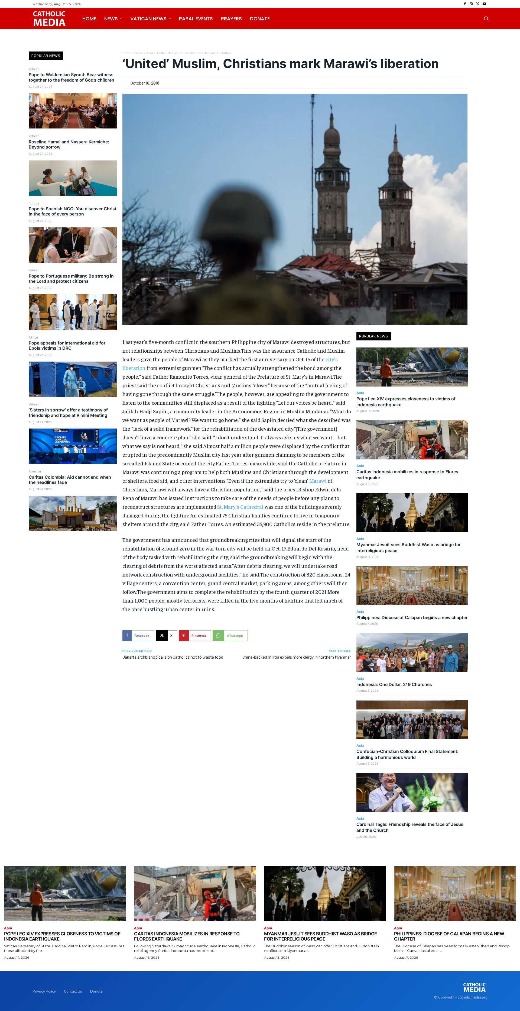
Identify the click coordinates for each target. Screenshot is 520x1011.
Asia (149, 53)
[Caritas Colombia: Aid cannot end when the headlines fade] (73, 513)
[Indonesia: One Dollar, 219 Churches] (412, 652)
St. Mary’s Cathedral (240, 506)
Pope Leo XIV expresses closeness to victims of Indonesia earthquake (62, 936)
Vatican (34, 69)
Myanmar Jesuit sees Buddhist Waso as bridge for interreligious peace (320, 936)
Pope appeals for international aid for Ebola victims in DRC (67, 345)
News (139, 53)
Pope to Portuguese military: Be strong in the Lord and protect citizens (71, 278)
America (35, 471)
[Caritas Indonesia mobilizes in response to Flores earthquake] (412, 439)
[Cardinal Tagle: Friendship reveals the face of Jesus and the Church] (412, 792)
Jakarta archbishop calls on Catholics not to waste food (172, 656)
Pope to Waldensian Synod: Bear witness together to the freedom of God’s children (71, 77)
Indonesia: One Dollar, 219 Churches (394, 684)
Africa (33, 337)
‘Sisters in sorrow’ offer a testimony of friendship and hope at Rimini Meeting (68, 412)
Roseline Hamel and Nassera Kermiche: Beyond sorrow (69, 144)
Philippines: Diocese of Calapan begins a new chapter (411, 617)
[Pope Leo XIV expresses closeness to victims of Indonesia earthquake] (412, 367)
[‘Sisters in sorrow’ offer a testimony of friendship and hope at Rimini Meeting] (73, 446)
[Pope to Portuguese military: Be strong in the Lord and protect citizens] (73, 312)
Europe (34, 203)
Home (126, 53)
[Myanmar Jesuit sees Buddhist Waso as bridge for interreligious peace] (412, 512)
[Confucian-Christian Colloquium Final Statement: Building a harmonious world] (412, 719)
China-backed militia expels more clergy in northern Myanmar (296, 656)
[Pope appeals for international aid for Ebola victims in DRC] (73, 379)
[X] (477, 4)
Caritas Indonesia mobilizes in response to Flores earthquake (186, 936)
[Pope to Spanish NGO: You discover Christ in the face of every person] (73, 245)
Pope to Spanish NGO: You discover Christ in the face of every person (72, 211)
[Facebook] (464, 4)
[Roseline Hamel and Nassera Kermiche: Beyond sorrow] (73, 178)
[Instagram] (471, 4)
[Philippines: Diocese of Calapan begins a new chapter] (412, 585)
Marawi (318, 480)
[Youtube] (484, 4)
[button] (486, 18)
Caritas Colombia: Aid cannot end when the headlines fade (70, 479)
